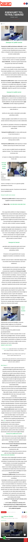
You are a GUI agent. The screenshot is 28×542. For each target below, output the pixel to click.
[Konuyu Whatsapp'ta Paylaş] (26, 512)
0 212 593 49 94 (14, 204)
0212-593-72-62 (21, 204)
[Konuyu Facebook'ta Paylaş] (22, 512)
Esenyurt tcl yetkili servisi (11, 512)
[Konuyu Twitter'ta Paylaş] (24, 512)
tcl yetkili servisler (5, 348)
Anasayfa (12, 17)
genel (16, 17)
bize (5, 420)
